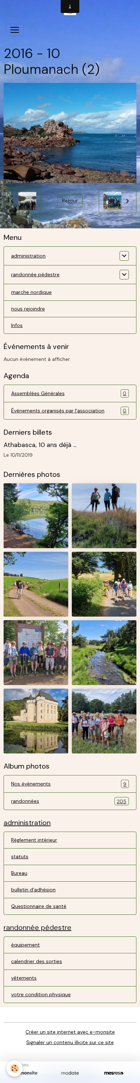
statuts (19, 856)
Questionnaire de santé (38, 906)
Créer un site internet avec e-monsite (70, 1032)
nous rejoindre (28, 308)
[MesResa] (114, 1073)
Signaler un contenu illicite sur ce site (70, 1042)
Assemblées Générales (68, 393)
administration (28, 255)
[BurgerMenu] (15, 30)
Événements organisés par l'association (68, 410)
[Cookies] (14, 1068)
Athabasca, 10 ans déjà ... (40, 445)
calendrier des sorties (36, 961)
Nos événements (68, 783)
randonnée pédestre (35, 274)
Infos (17, 325)
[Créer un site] (26, 1073)
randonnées (68, 801)
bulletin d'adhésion (33, 889)
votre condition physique (41, 994)
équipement (25, 944)
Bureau (19, 873)
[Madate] (70, 1073)
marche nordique (31, 292)
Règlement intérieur (34, 840)
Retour (70, 200)
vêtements (24, 978)
